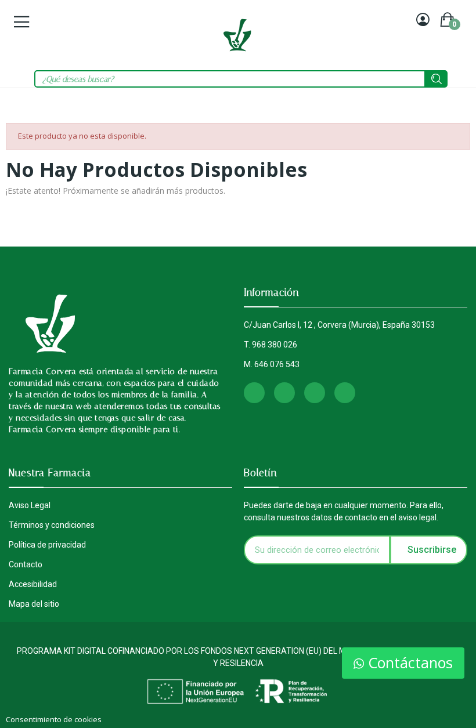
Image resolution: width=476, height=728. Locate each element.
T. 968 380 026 (270, 344)
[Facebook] (284, 392)
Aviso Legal (30, 505)
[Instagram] (254, 392)
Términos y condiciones (52, 525)
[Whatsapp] (314, 392)
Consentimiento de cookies (54, 719)
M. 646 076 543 (272, 364)
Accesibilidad (33, 584)
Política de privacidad (47, 544)
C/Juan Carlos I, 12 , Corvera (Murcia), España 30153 (339, 324)
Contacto (25, 564)
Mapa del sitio (34, 604)
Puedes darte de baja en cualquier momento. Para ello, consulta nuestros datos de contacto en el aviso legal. (343, 511)
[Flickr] (344, 392)
